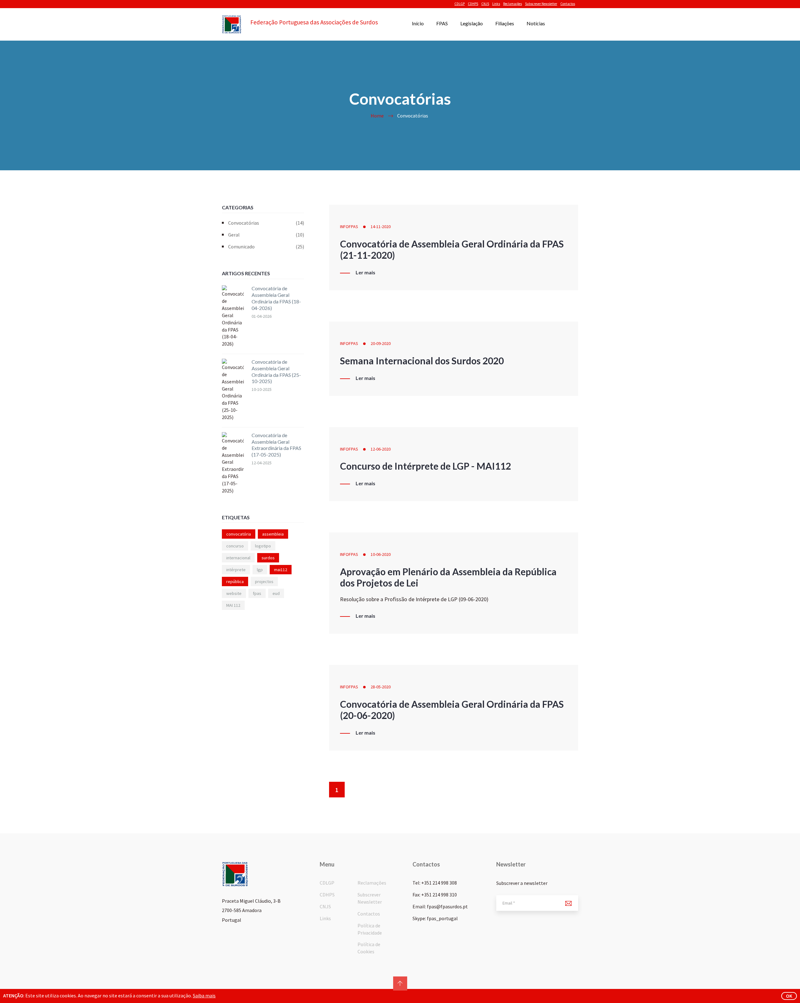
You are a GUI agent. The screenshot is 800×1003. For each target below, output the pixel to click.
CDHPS (473, 4)
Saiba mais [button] (204, 995)
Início (418, 23)
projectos (264, 581)
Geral (266, 235)
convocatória (238, 534)
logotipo (263, 546)
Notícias (536, 23)
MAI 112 (233, 605)
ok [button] (789, 996)
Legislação (471, 23)
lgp (260, 569)
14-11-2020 (381, 226)
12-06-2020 (381, 449)
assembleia (273, 534)
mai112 (280, 569)
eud (276, 593)
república (235, 581)
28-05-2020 (381, 687)
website (234, 593)
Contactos (567, 4)
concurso (235, 546)
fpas (257, 593)
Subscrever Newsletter (541, 4)
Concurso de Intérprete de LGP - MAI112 (425, 466)
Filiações (504, 23)
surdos (268, 558)
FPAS (442, 23)
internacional (238, 558)
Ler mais (365, 272)
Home (377, 115)
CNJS (485, 4)
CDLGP (459, 4)
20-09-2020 (381, 343)
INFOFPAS (349, 226)
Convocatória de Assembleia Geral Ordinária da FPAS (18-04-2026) (276, 298)
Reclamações (512, 4)
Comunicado (266, 246)
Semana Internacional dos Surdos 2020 (422, 360)
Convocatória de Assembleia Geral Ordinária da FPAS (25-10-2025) (276, 371)
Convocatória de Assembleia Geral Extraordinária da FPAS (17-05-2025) (276, 444)
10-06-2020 (381, 554)
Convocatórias (266, 223)
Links (496, 4)
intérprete (236, 569)
